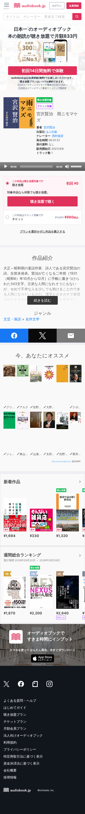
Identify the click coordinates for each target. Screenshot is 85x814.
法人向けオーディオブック (23, 735)
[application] (42, 166)
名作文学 (32, 319)
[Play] (5, 166)
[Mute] (67, 166)
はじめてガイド (14, 707)
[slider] (77, 166)
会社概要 (10, 770)
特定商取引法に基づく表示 (23, 756)
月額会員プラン (14, 728)
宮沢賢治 (49, 127)
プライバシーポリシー (19, 749)
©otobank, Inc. (45, 790)
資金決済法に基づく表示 (21, 763)
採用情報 (10, 777)
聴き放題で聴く (42, 201)
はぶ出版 (51, 131)
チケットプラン (14, 721)
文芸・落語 (12, 319)
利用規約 (10, 742)
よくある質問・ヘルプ (19, 700)
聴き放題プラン (14, 714)
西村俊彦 (57, 136)
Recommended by (61, 461)
